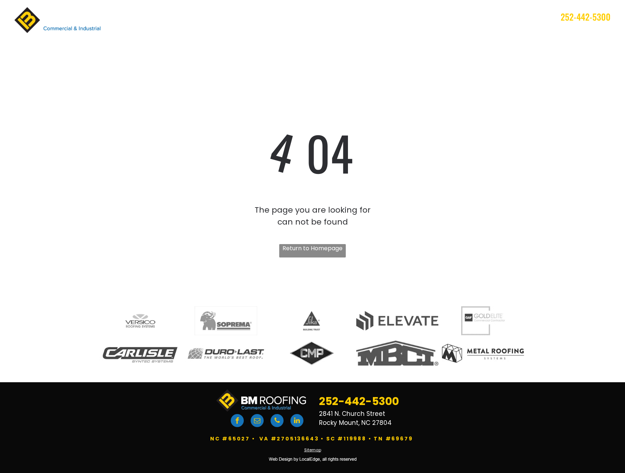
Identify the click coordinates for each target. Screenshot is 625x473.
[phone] (277, 421)
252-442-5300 (586, 16)
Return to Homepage (312, 248)
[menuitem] (300, 34)
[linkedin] (296, 421)
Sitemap (312, 450)
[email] (257, 421)
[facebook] (237, 421)
